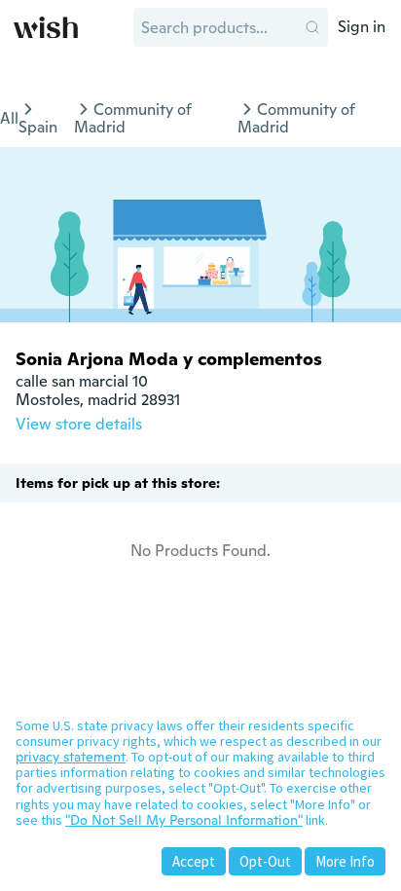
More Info (345, 861)
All (9, 118)
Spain (37, 127)
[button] (312, 27)
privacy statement (71, 756)
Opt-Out (265, 861)
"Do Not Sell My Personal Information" (184, 820)
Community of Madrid (133, 118)
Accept (193, 861)
